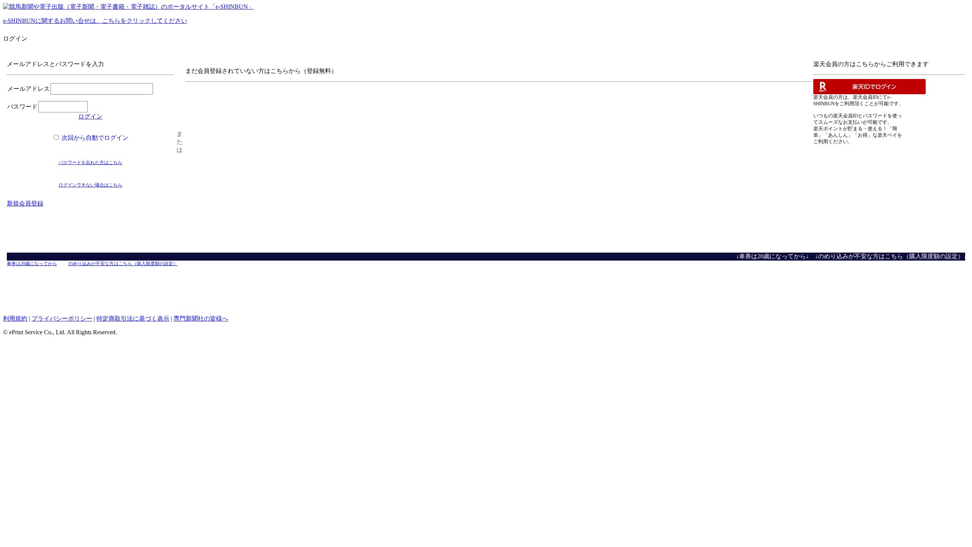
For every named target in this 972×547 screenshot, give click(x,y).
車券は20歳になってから (32, 263)
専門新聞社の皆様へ (201, 318)
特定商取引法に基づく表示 (132, 318)
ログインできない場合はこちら (90, 185)
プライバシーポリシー (62, 318)
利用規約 (15, 318)
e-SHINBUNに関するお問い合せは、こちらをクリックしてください (95, 20)
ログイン (90, 116)
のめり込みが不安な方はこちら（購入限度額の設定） (123, 263)
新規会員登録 (25, 203)
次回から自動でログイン (94, 137)
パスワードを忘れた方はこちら (90, 162)
